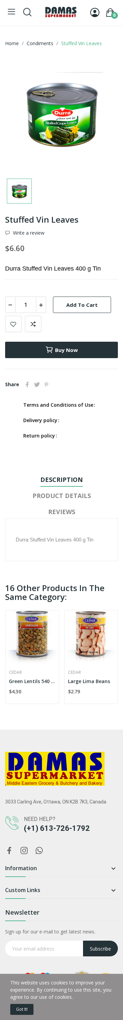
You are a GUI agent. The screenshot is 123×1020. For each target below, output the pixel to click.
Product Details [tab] (61, 496)
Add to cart (82, 304)
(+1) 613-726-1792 (57, 828)
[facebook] (9, 851)
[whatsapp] (39, 851)
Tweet (37, 384)
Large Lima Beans (89, 681)
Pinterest (46, 384)
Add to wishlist (13, 324)
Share (27, 384)
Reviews (61, 512)
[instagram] (24, 851)
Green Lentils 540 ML (32, 681)
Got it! (22, 1009)
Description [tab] (61, 479)
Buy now (66, 349)
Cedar (15, 672)
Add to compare (33, 324)
